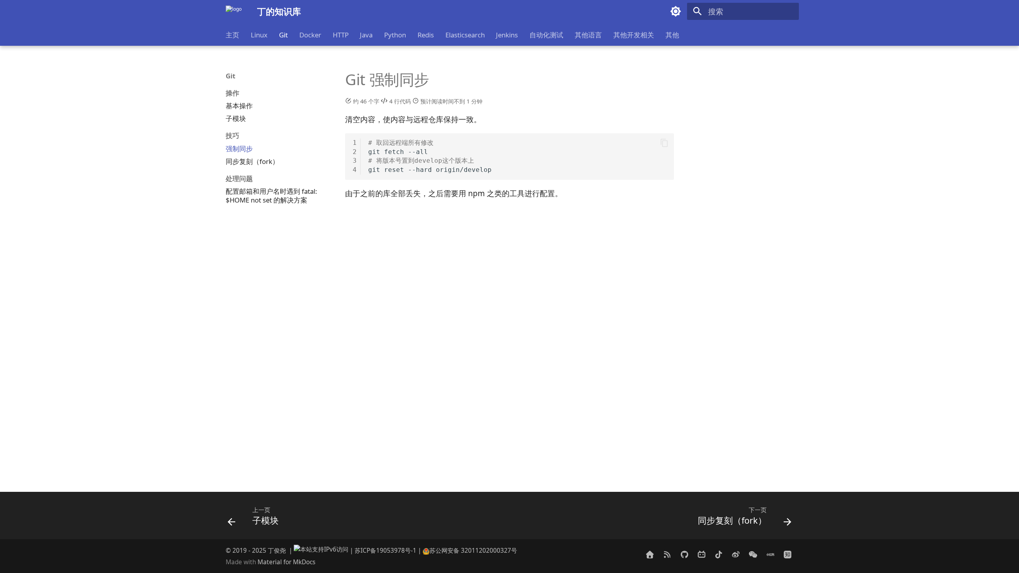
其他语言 (588, 35)
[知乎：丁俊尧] (787, 554)
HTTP (340, 35)
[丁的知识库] (234, 11)
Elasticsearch (464, 35)
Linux (259, 35)
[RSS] (667, 554)
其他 (672, 35)
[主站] (650, 554)
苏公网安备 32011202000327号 (473, 550)
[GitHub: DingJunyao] (684, 554)
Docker (310, 35)
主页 (232, 35)
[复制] (664, 143)
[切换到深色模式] (675, 11)
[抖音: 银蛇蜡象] (718, 554)
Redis (426, 35)
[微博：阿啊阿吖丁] (736, 554)
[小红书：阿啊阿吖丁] (770, 554)
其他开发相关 (633, 35)
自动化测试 (546, 35)
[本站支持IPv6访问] (321, 550)
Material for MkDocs (286, 562)
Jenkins (507, 35)
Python (395, 35)
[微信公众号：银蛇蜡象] (753, 554)
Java (366, 35)
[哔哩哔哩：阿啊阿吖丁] (701, 554)
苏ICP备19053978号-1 (385, 550)
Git (283, 35)
